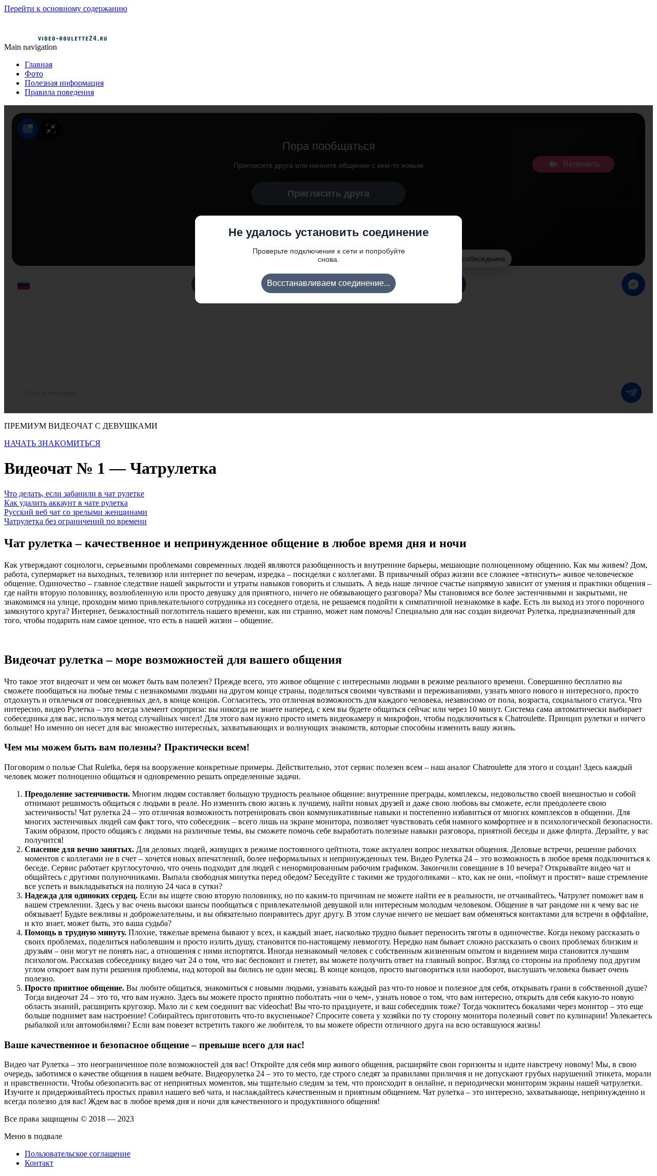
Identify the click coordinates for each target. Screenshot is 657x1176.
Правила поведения (59, 92)
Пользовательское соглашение (77, 1153)
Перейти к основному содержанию (65, 8)
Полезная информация (64, 83)
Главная (38, 64)
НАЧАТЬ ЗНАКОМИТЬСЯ (52, 443)
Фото (34, 73)
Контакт (39, 1163)
